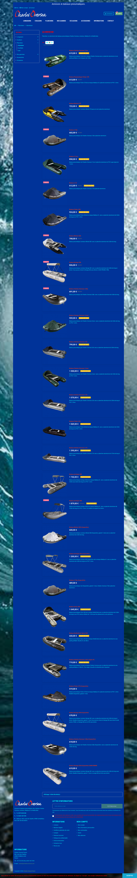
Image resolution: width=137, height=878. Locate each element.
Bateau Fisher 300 (75, 209)
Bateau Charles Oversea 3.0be (78, 289)
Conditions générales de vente (61, 830)
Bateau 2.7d (73, 183)
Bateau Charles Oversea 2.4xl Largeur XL (82, 659)
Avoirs (79, 832)
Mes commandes (82, 830)
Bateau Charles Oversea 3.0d (78, 342)
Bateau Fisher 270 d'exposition (78, 686)
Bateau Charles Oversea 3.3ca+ (79, 368)
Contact (32, 7)
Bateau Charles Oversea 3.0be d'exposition (82, 739)
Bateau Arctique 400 (75, 474)
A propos (56, 832)
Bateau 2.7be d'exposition (77, 580)
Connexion (109, 13)
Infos (16, 7)
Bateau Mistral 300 (75, 236)
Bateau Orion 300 (74, 606)
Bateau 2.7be (73, 130)
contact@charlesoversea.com (26, 863)
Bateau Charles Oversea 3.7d (78, 447)
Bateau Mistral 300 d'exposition (79, 527)
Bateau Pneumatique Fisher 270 (79, 77)
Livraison (56, 825)
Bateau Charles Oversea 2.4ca (78, 50)
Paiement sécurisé (58, 835)
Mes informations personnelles (86, 827)
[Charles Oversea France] (30, 13)
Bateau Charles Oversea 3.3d (78, 395)
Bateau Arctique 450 (75, 500)
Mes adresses (81, 835)
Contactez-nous (58, 843)
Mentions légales (58, 827)
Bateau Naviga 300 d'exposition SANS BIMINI (83, 765)
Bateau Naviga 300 (75, 262)
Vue (43, 42)
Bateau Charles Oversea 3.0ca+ (79, 315)
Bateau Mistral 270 (75, 103)
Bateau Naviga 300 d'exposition (79, 712)
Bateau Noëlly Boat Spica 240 (78, 633)
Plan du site (57, 845)
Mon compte (24, 7)
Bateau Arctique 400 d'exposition (79, 553)
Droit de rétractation (59, 840)
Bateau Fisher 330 (75, 421)
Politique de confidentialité (60, 838)
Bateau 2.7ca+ (73, 156)
